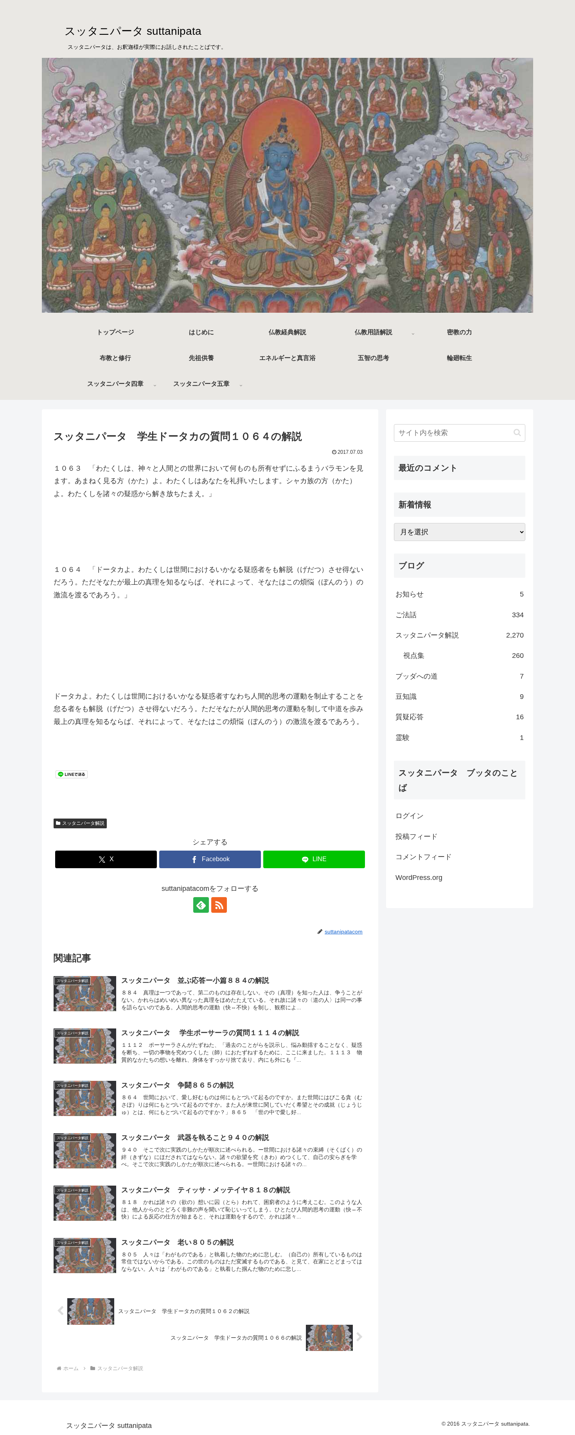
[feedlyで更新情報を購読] (201, 905)
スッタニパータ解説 (83, 823)
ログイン (409, 816)
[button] (517, 432)
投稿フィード (416, 836)
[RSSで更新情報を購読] (219, 905)
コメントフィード (423, 857)
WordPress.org (418, 877)
